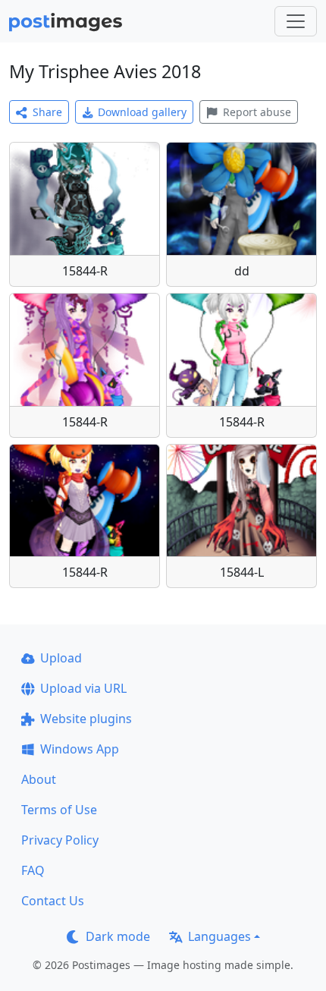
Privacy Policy (60, 840)
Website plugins (86, 718)
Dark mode (118, 936)
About (38, 779)
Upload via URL (83, 688)
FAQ (33, 870)
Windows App (79, 749)
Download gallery (142, 112)
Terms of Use (59, 809)
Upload (61, 658)
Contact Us (52, 900)
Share (47, 112)
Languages (219, 936)
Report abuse (257, 112)
